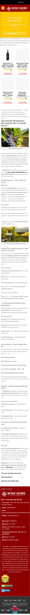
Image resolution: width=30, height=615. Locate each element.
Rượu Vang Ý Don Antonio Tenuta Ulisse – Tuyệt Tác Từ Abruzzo (8, 95)
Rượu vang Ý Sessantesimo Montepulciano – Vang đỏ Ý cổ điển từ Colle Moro (22, 96)
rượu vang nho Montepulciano (16, 172)
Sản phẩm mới (5, 603)
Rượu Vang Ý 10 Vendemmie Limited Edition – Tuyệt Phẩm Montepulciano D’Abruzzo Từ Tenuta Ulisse (8, 67)
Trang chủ (6, 24)
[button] (3, 8)
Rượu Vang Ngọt (15, 605)
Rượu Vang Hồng (6, 605)
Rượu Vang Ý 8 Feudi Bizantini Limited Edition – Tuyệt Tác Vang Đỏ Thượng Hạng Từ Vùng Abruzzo (22, 67)
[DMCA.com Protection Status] (5, 579)
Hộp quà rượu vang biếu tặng (10, 481)
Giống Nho (13, 24)
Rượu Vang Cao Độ (21, 604)
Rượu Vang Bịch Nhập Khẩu (10, 604)
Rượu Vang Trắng (23, 605)
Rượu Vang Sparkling (23, 603)
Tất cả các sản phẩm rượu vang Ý (11, 473)
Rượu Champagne (13, 603)
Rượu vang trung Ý (6, 477)
